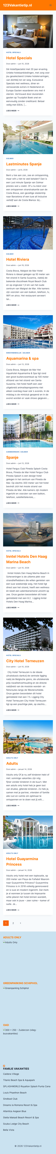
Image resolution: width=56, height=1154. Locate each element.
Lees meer (12, 111)
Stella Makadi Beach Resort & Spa (21, 1117)
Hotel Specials (13, 52)
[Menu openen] (50, 5)
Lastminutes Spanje (24, 164)
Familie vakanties (16, 1068)
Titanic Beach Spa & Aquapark (19, 1080)
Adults (12, 763)
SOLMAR (10, 158)
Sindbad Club (10, 1098)
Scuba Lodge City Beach (16, 1123)
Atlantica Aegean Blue (14, 1111)
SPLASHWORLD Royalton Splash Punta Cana (26, 1086)
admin (13, 64)
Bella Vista (8, 1130)
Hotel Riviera (17, 259)
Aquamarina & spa (22, 358)
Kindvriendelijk (13, 353)
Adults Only (12, 758)
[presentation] (28, 31)
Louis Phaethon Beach (15, 1092)
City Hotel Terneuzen (25, 661)
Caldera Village (11, 1074)
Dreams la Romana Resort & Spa (20, 1105)
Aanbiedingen (12, 452)
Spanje (12, 457)
